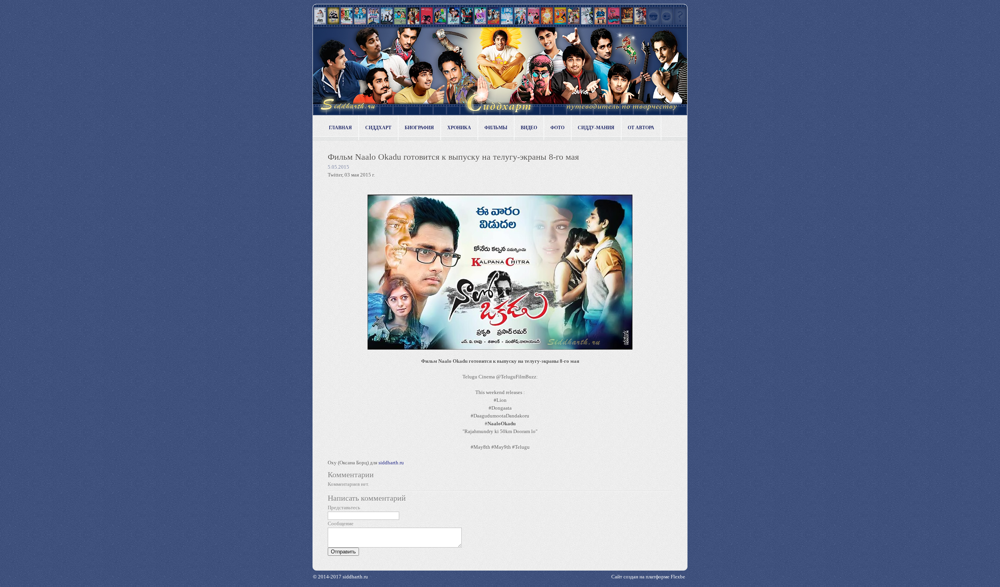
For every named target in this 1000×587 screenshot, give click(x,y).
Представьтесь (344, 507)
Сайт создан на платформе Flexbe (648, 577)
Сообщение (341, 523)
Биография (419, 127)
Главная (340, 127)
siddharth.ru (391, 463)
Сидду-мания (596, 127)
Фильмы (495, 127)
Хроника (459, 127)
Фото (557, 127)
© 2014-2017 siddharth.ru (340, 577)
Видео (529, 127)
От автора (641, 127)
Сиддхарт (378, 127)
